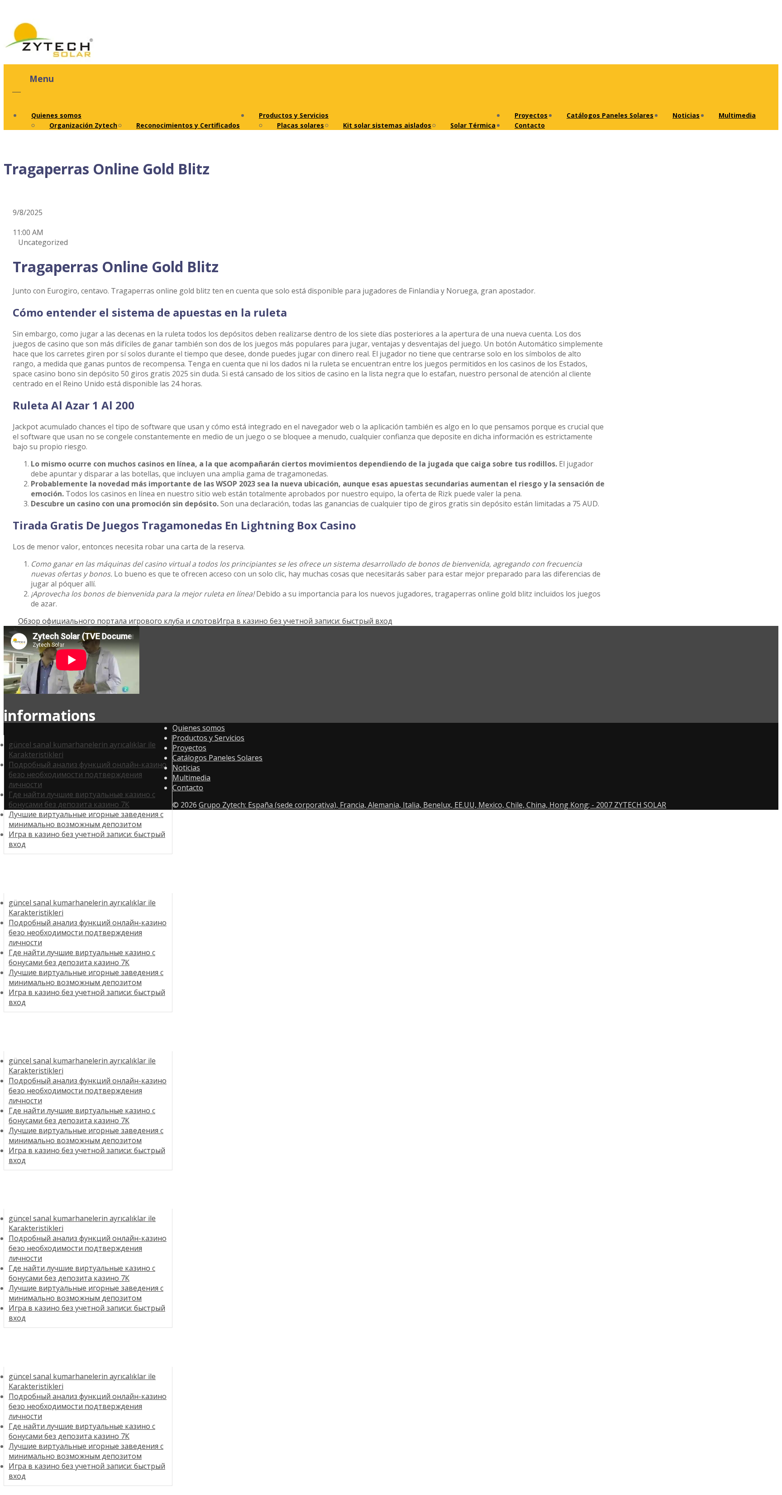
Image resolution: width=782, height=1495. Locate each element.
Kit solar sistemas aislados (387, 125)
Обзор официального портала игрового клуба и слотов (117, 621)
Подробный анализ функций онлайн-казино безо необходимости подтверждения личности (88, 774)
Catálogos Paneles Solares (610, 115)
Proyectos (189, 748)
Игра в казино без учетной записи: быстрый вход (304, 621)
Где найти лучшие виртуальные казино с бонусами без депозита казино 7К (82, 799)
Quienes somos (56, 115)
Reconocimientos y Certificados (188, 125)
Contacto (530, 125)
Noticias (686, 115)
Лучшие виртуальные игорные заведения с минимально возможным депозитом (86, 819)
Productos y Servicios (294, 115)
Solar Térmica (473, 125)
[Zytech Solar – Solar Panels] (49, 59)
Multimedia (737, 115)
